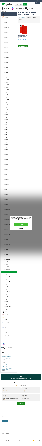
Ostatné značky (8, 340)
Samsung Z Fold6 (6, 299)
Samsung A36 (6, 109)
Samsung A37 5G (6, 112)
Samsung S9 (6, 189)
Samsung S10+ (6, 197)
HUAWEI (6, 314)
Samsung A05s (6, 42)
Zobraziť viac (21, 403)
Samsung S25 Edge (7, 251)
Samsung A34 (6, 104)
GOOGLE (6, 325)
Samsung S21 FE (6, 214)
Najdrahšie (34, 17)
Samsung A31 (6, 94)
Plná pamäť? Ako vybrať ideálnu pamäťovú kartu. (7, 361)
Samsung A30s (6, 92)
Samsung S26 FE (6, 264)
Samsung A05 (6, 39)
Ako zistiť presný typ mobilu (6, 354)
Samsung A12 (6, 52)
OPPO (6, 338)
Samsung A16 (6, 64)
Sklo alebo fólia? (4, 366)
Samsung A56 (6, 139)
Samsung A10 (6, 49)
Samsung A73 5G (6, 152)
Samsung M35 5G (6, 179)
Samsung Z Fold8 (6, 304)
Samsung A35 (6, 107)
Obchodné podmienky (5, 433)
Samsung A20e (6, 69)
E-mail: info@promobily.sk (12, 0)
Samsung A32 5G (6, 99)
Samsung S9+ (6, 192)
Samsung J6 (6, 164)
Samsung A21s (6, 74)
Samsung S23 (6, 229)
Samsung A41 (6, 117)
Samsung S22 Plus (7, 224)
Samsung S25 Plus (7, 256)
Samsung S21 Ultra (7, 219)
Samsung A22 (6, 77)
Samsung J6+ (6, 167)
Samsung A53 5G (6, 132)
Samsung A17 (6, 67)
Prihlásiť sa (5, 420)
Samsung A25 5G (6, 84)
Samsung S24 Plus (7, 244)
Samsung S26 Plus (7, 266)
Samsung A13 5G (6, 57)
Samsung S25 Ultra (7, 259)
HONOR (6, 309)
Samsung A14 (6, 59)
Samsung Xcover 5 (7, 276)
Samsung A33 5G (6, 102)
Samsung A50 (6, 122)
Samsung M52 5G (6, 182)
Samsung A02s (6, 29)
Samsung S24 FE (6, 241)
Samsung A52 (6, 127)
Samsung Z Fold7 (6, 301)
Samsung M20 (6, 174)
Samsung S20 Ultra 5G (7, 209)
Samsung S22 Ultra (7, 226)
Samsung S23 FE (6, 231)
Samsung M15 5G (6, 172)
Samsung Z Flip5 (6, 284)
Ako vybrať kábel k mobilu (6, 358)
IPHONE (6, 311)
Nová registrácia (4, 423)
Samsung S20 (6, 201)
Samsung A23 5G (6, 82)
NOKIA (6, 327)
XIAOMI (6, 17)
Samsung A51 (6, 124)
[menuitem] (6, 8)
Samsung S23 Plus (7, 234)
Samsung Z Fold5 (6, 296)
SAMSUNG (7, 19)
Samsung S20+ (6, 204)
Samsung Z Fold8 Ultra (7, 306)
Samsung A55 (6, 137)
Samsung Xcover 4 (7, 271)
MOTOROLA (7, 322)
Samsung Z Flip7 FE (7, 291)
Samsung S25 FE (6, 254)
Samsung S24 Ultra (7, 246)
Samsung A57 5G (6, 142)
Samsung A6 (6, 22)
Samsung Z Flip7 (6, 289)
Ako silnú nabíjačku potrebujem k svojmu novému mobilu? (7, 369)
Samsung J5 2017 (6, 162)
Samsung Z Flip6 (6, 286)
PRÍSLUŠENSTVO (9, 347)
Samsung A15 (6, 62)
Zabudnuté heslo (4, 424)
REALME (6, 317)
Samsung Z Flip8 (6, 294)
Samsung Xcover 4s (7, 274)
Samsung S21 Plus (7, 216)
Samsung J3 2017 (6, 157)
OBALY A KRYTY (8, 14)
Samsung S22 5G (6, 221)
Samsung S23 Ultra (7, 236)
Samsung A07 (6, 47)
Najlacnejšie (29, 17)
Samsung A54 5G (6, 134)
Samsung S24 (6, 239)
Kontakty (3, 430)
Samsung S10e (6, 199)
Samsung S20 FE (6, 206)
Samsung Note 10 (6, 187)
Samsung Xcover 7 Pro (7, 281)
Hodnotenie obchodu (21, 383)
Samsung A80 (6, 154)
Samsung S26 (6, 261)
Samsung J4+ (6, 159)
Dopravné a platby (5, 431)
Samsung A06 (6, 44)
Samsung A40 (6, 114)
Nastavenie (21, 228)
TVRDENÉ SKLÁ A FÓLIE (10, 344)
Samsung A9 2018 (6, 27)
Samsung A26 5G (6, 87)
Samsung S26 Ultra (7, 269)
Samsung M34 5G (6, 177)
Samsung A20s (6, 72)
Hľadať (25, 4)
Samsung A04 (6, 34)
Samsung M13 (6, 169)
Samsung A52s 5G (6, 129)
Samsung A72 (6, 149)
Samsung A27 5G (6, 89)
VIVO (6, 319)
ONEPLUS (7, 332)
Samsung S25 (6, 249)
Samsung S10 (6, 194)
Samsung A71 (6, 147)
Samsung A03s (6, 32)
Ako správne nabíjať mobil (6, 356)
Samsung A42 (6, 119)
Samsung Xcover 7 (7, 279)
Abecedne (20, 19)
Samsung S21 (6, 211)
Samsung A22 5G (6, 79)
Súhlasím (21, 224)
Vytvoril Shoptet (37, 440)
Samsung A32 (6, 97)
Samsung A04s (6, 37)
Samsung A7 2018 (6, 24)
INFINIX (6, 330)
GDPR (3, 434)
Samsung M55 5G (6, 184)
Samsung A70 (6, 144)
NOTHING (7, 335)
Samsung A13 (6, 54)
